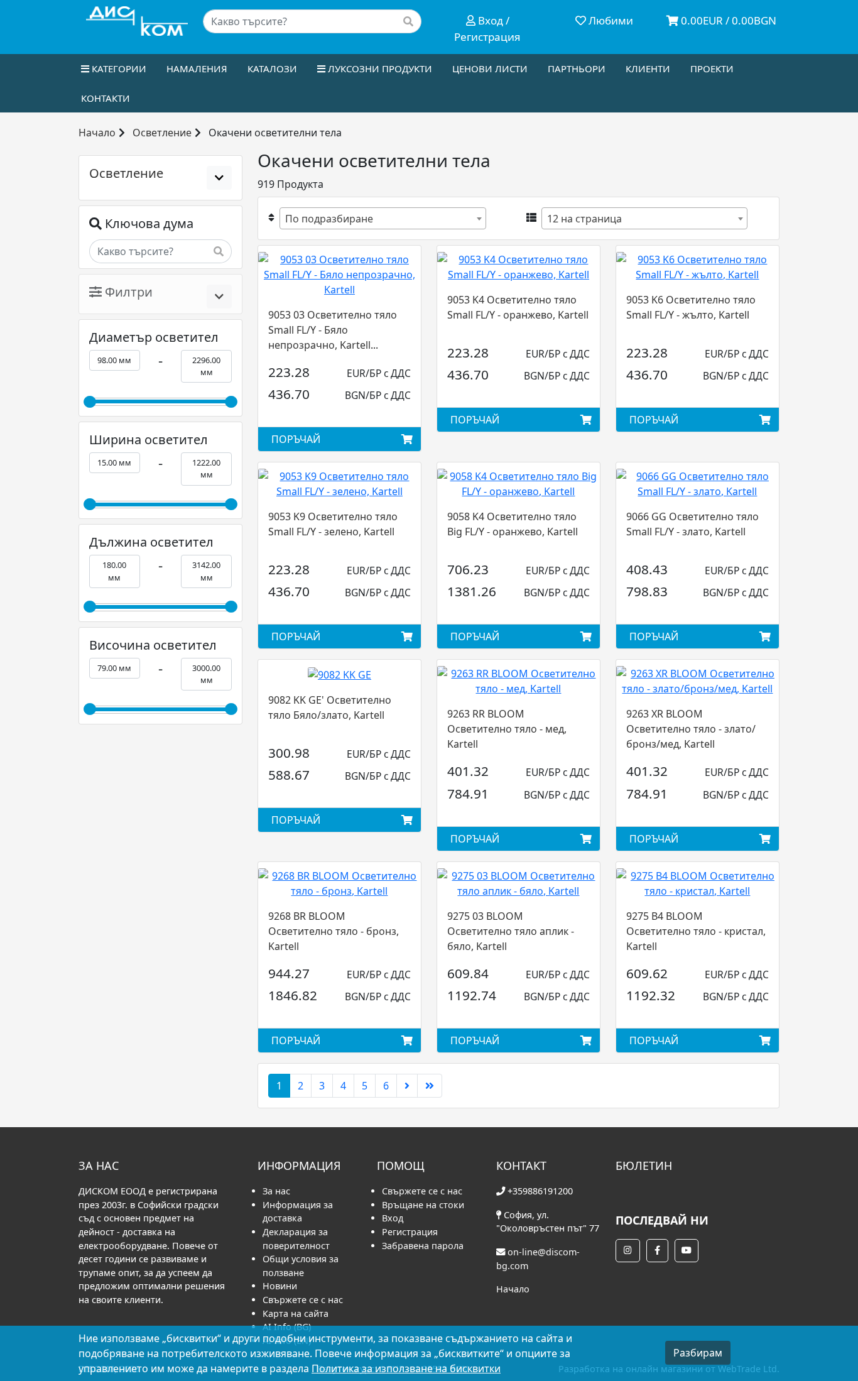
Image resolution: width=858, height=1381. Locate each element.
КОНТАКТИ (105, 98)
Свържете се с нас (303, 1300)
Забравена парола (423, 1246)
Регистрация (410, 1232)
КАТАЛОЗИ (272, 68)
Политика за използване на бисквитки (406, 1368)
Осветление (162, 132)
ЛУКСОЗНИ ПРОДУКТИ (378, 68)
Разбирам (697, 1353)
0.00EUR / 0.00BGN (727, 20)
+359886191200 (540, 1191)
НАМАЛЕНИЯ (196, 68)
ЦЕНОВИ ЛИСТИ (490, 68)
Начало (97, 132)
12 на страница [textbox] (584, 219)
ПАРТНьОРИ (576, 68)
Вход (392, 1218)
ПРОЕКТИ (712, 68)
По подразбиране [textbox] (329, 219)
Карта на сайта (296, 1313)
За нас (276, 1191)
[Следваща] (407, 1086)
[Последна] (429, 1086)
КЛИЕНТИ (648, 68)
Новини (280, 1286)
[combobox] (383, 218)
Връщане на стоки (423, 1205)
